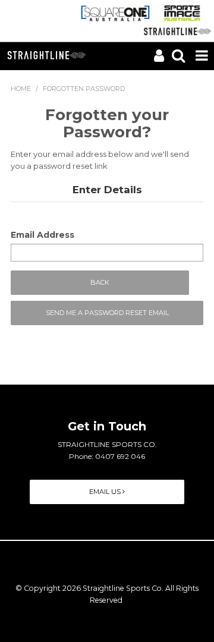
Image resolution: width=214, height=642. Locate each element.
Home (21, 88)
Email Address (42, 234)
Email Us (105, 491)
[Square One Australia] (114, 12)
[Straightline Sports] (174, 30)
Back (99, 282)
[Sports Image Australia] (184, 12)
